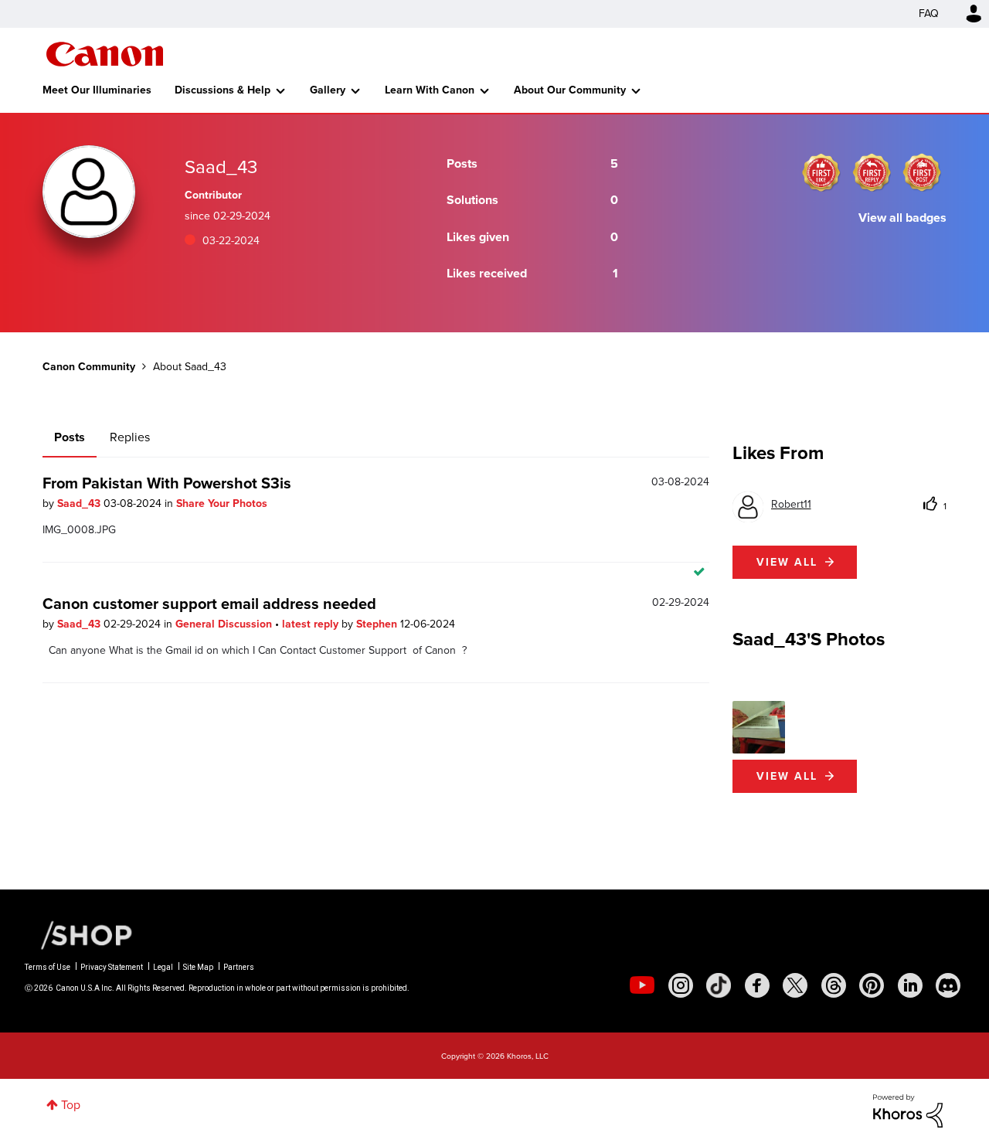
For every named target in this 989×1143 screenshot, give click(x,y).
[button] (758, 727)
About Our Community (570, 90)
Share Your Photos (221, 503)
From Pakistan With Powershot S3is (166, 483)
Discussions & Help (222, 90)
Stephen (378, 624)
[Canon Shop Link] (79, 934)
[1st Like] (821, 172)
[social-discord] (948, 985)
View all (786, 562)
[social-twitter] (795, 985)
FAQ (929, 13)
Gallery (327, 90)
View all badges (902, 217)
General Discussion (225, 624)
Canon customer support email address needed (209, 603)
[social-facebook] (757, 985)
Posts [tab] (69, 437)
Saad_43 (80, 503)
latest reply (312, 624)
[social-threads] (833, 985)
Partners (238, 967)
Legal (163, 967)
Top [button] (70, 1105)
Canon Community (104, 54)
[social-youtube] (642, 985)
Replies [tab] (130, 437)
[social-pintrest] (871, 985)
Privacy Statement (111, 967)
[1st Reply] (871, 172)
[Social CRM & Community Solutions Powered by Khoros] (908, 1109)
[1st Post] (921, 172)
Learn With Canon (429, 90)
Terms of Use (47, 967)
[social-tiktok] (718, 985)
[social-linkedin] (910, 985)
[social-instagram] (680, 985)
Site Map (198, 967)
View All (786, 776)
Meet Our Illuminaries (96, 90)
